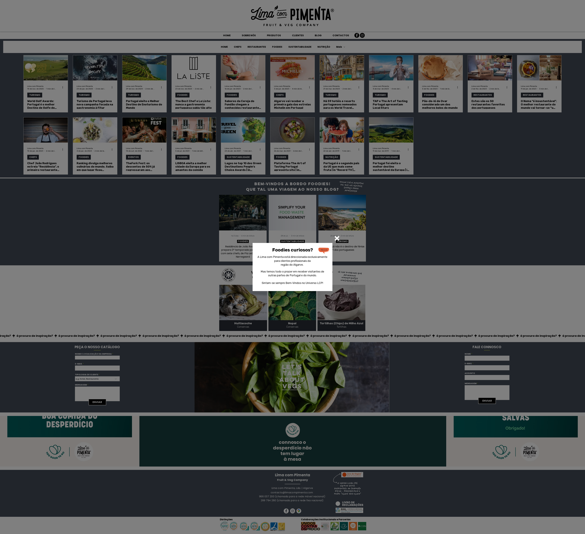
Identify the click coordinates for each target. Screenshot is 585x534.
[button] (337, 238)
